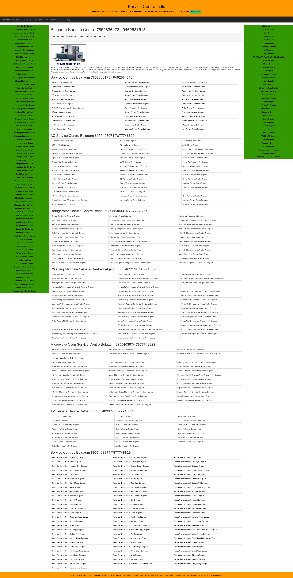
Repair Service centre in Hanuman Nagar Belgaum (131, 491)
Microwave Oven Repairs (268, 88)
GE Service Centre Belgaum (62, 112)
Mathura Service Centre (24, 208)
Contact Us (38, 19)
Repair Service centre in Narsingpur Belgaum (129, 521)
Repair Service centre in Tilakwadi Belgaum (190, 555)
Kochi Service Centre (24, 174)
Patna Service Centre (24, 232)
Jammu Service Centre (24, 160)
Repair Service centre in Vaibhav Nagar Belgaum (69, 563)
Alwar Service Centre (24, 40)
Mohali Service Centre (24, 212)
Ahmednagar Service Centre (24, 33)
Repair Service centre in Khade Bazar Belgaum (130, 508)
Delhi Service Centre (24, 95)
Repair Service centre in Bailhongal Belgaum (190, 462)
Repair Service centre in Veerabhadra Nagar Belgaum (132, 563)
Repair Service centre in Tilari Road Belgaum (68, 559)
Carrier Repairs (268, 36)
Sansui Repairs (268, 115)
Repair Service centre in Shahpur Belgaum (189, 542)
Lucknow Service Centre (24, 191)
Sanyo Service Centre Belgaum (63, 116)
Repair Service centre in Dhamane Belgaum (190, 479)
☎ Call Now (195, 12)
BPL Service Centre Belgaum (192, 99)
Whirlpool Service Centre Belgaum (64, 91)
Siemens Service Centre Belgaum (137, 103)
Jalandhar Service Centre (24, 153)
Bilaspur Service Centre (24, 71)
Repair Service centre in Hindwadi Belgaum (67, 495)
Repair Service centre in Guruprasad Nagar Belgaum (193, 487)
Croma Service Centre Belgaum (193, 103)
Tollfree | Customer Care (54, 19)
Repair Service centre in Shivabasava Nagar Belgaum (71, 551)
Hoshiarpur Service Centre (24, 132)
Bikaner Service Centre (24, 67)
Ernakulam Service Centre (24, 101)
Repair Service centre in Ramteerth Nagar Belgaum (131, 529)
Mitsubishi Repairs (268, 91)
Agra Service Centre (24, 26)
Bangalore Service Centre (24, 50)
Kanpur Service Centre (24, 170)
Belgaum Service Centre (24, 53)
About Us (27, 19)
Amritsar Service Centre (24, 43)
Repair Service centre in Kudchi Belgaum (66, 512)
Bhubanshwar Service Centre (24, 64)
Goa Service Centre (24, 115)
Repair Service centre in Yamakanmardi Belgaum (69, 568)
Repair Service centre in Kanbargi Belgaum (128, 504)
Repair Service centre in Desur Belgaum (127, 479)
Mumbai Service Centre (24, 218)
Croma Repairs (268, 40)
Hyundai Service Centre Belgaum (137, 120)
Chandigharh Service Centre (24, 77)
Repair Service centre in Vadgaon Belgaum (189, 559)
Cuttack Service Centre (24, 88)
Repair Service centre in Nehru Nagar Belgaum (191, 521)
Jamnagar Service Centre (24, 157)
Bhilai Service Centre (24, 57)
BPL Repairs (268, 33)
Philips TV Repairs (268, 105)
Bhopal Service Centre (24, 60)
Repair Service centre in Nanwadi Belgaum (67, 521)
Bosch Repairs (268, 29)
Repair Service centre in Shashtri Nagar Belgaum (130, 546)
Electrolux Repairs (268, 46)
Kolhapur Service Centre (24, 181)
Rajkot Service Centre (24, 249)
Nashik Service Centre (24, 222)
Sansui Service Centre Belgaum (136, 95)
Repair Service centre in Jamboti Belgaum (67, 500)
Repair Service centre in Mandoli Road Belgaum (130, 517)
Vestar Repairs (268, 139)
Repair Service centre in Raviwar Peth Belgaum (69, 534)
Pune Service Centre (24, 239)
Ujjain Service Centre (24, 277)
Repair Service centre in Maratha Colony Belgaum (192, 517)
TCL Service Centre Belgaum (192, 125)
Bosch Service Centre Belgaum (63, 99)
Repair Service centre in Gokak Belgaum (66, 487)
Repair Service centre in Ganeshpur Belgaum (129, 483)
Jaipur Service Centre (24, 150)
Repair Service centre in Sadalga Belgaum (128, 534)
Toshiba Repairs (268, 132)
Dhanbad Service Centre (24, 98)
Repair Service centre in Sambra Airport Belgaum (130, 538)
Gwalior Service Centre (24, 126)
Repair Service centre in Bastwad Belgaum (189, 466)
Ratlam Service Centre (24, 253)
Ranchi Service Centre (24, 246)
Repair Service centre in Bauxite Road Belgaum (69, 470)
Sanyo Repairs (268, 119)
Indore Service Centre (24, 143)
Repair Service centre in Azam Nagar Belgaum (129, 462)
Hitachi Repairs (269, 64)
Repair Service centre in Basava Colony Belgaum (69, 466)
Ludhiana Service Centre (24, 194)
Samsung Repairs (268, 112)
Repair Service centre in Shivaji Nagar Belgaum (191, 551)
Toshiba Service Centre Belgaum (63, 125)
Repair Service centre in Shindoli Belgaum (189, 546)
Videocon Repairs (268, 143)
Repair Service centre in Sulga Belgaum (127, 555)
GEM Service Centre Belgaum (62, 103)
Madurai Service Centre (24, 198)
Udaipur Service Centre (24, 274)
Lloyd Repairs (268, 84)
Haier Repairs (268, 60)
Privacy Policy (91, 575)
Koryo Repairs (268, 81)
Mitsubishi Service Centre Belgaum (194, 116)
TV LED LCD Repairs (269, 136)
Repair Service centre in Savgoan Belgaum (128, 542)
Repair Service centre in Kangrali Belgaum (189, 504)
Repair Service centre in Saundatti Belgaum (67, 542)
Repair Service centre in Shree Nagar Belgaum (69, 555)
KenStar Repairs (268, 77)
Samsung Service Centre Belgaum (137, 82)
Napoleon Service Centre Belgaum (137, 129)
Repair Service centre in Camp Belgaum (127, 474)
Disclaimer (81, 575)
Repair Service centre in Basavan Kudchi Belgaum (131, 466)
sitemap (73, 575)
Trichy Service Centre (24, 263)
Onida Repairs (268, 101)
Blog (68, 19)
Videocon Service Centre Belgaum (194, 91)
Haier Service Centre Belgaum (136, 91)
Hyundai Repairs (268, 67)
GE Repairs (268, 50)
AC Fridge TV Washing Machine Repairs (268, 57)
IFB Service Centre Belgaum (62, 95)
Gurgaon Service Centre (24, 119)
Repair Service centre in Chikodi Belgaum (189, 474)
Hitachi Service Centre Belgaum (193, 86)
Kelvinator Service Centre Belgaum (137, 86)
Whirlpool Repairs (269, 153)
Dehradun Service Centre (24, 91)
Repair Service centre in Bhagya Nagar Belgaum (191, 470)
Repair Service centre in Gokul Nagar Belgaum (130, 487)
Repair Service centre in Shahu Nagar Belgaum (69, 546)
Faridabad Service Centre (24, 105)
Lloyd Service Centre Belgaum (193, 129)
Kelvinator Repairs (268, 74)
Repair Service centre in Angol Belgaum (188, 457)
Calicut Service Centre (24, 74)
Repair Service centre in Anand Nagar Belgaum (130, 457)
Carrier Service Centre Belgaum (63, 120)
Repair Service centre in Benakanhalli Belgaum (130, 470)
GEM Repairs (269, 53)
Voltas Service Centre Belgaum (193, 112)
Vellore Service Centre (24, 287)
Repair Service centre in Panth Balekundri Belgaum (131, 525)
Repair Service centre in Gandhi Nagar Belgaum (69, 483)
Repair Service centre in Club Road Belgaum (68, 479)
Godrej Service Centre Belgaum (63, 86)
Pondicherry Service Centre (24, 236)
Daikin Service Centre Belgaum (136, 108)
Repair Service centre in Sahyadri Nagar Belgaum (70, 538)
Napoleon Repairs (269, 95)
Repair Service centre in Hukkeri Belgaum (189, 495)
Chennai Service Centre (24, 81)
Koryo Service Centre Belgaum (136, 116)
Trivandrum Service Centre (24, 267)
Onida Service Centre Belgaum (136, 125)
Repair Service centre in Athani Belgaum (66, 462)
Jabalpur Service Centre (24, 146)
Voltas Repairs (268, 146)
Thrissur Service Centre (24, 270)
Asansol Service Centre (24, 46)
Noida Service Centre (24, 225)
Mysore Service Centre (24, 215)
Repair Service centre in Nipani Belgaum (66, 525)
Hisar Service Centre (24, 129)
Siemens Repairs (268, 126)
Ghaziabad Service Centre (24, 112)
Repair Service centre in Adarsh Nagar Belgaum (69, 457)
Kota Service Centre (24, 184)
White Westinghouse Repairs (268, 157)
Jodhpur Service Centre (24, 163)
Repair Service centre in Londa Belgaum (127, 512)
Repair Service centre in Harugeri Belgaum (189, 491)
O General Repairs (269, 98)
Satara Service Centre (24, 256)
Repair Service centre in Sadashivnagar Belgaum (192, 534)
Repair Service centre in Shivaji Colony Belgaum (130, 551)
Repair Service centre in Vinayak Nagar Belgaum (191, 563)
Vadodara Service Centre (24, 280)
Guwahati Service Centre (24, 122)
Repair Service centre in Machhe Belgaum (189, 512)
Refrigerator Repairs (268, 108)
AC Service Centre (269, 26)
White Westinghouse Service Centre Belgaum (68, 108)
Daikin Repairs (268, 43)
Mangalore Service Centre (24, 205)
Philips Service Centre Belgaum (63, 129)
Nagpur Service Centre (24, 229)
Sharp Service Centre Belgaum (136, 99)
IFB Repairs (268, 71)
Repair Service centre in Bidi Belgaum (65, 474)
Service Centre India (11, 19)
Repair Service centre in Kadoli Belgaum (127, 500)
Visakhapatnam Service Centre (24, 291)
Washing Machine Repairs (268, 150)
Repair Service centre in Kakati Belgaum (66, 504)
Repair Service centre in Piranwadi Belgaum (190, 525)
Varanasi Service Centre (24, 284)
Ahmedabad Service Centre (24, 29)
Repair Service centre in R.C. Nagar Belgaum (68, 529)
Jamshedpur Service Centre (24, 167)
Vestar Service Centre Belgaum (193, 108)
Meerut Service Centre (24, 201)
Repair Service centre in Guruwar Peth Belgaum (69, 491)
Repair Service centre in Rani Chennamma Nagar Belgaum (195, 529)
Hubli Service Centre (24, 139)
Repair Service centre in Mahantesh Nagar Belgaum (70, 517)
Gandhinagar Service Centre (24, 108)
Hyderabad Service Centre (24, 136)
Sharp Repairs (268, 122)
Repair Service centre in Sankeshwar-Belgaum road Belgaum (196, 538)
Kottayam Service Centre (24, 188)
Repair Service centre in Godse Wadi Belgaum (191, 483)
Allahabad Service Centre (24, 36)
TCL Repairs (268, 129)
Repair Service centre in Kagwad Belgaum (189, 500)
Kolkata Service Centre (24, 177)
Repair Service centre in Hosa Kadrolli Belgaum (130, 495)
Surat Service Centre (24, 260)
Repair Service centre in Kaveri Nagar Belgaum (69, 508)
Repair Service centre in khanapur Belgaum (190, 508)
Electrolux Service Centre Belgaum (194, 120)
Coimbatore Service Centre (24, 84)
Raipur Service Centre (24, 243)
